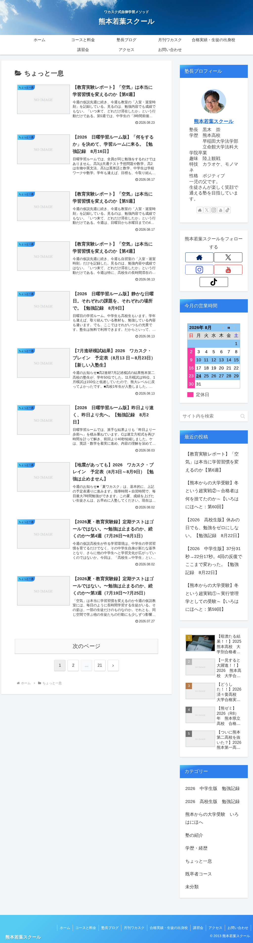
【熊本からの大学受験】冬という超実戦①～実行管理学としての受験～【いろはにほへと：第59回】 (212, 597)
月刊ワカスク (134, 928)
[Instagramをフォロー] (214, 210)
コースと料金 (85, 928)
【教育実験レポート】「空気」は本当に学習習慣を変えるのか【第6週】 (212, 462)
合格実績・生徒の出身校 (169, 928)
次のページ (87, 646)
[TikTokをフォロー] (227, 210)
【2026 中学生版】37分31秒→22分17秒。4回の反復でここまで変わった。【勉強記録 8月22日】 (213, 560)
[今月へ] (228, 327)
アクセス (215, 928)
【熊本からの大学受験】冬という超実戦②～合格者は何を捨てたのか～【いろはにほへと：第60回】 (212, 494)
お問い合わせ (238, 928)
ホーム (65, 928)
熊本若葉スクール (213, 121)
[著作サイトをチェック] (200, 210)
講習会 (198, 928)
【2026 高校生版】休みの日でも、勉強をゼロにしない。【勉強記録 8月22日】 (213, 527)
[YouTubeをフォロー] (220, 210)
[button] (242, 416)
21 (100, 665)
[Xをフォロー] (207, 210)
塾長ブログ (110, 928)
